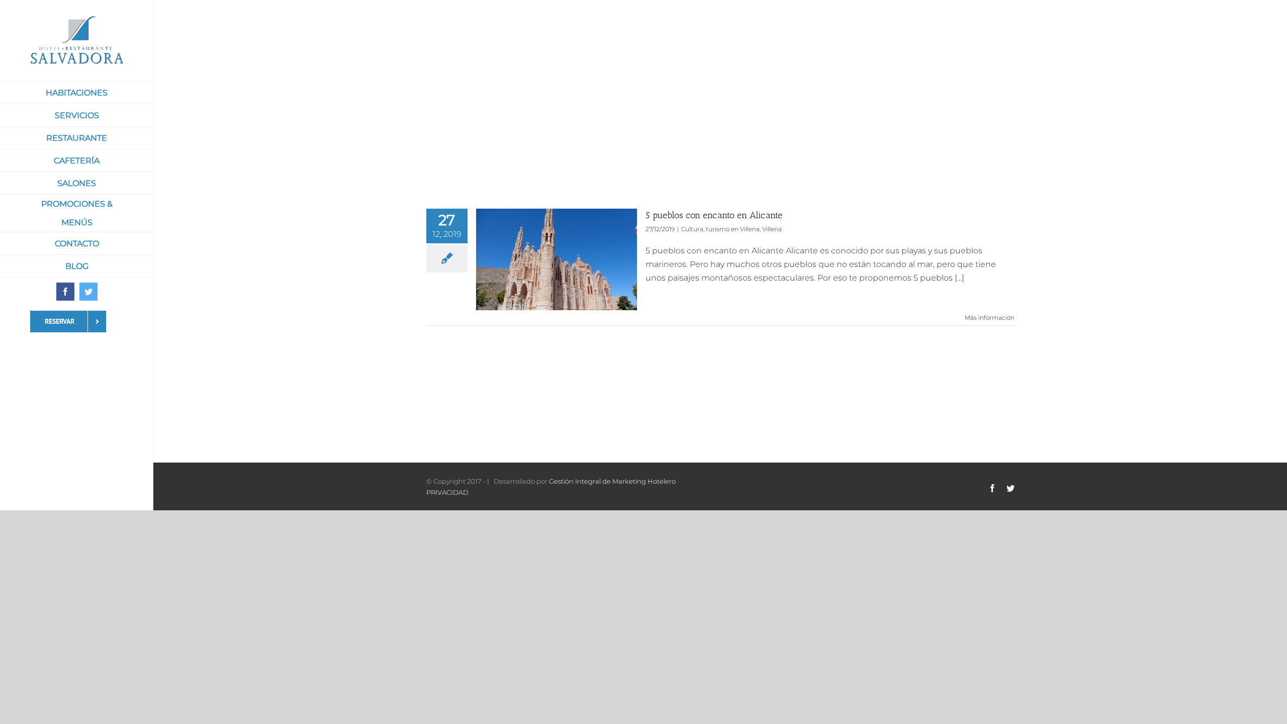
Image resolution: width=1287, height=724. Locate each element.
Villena (772, 229)
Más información (990, 317)
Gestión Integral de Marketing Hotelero (612, 481)
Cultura (692, 229)
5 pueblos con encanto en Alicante (714, 215)
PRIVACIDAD (447, 492)
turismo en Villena (733, 229)
